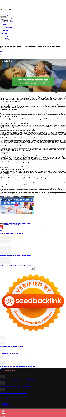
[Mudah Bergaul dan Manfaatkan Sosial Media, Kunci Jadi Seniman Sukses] (2, 364)
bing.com (34, 94)
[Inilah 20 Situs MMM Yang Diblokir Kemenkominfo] (2, 344)
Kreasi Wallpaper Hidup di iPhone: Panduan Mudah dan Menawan (15, 255)
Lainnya (3, 43)
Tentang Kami (7, 27)
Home (4, 25)
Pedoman (6, 38)
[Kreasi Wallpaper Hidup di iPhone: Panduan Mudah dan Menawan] (5, 253)
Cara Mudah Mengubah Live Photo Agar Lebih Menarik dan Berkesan (16, 244)
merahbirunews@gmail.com (10, 370)
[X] (5, 56)
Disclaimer (6, 36)
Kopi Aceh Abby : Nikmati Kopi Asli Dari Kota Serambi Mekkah (14, 359)
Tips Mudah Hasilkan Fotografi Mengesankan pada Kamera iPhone (16, 265)
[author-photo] (2, 229)
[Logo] (3, 22)
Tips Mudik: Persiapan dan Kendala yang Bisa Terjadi (17, 223)
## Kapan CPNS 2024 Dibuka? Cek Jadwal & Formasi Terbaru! (15, 386)
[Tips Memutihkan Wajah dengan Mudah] (2, 351)
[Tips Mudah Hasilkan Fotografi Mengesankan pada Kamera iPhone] (5, 263)
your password (11, 13)
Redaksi (4, 33)
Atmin (1, 51)
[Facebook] (1, 56)
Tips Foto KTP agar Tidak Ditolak (11, 224)
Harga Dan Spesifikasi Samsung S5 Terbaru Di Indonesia (13, 340)
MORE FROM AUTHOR (17, 233)
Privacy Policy (7, 39)
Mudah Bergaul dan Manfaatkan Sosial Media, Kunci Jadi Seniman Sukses (17, 366)
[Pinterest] (8, 56)
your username (11, 12)
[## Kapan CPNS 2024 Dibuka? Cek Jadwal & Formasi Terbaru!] (2, 384)
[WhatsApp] (12, 56)
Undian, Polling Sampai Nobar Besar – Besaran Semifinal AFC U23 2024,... (17, 379)
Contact (5, 30)
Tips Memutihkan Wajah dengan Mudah (9, 353)
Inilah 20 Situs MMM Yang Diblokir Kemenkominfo (11, 346)
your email (10, 18)
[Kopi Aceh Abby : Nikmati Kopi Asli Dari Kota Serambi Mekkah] (2, 357)
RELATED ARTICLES (5, 233)
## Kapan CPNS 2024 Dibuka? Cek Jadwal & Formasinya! (13, 393)
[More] (15, 56)
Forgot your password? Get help (5, 15)
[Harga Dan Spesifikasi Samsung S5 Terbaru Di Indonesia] (2, 338)
